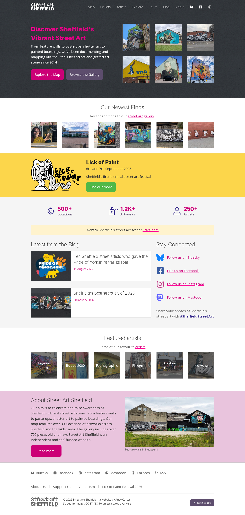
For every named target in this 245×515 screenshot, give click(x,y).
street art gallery (141, 116)
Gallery (105, 7)
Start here (151, 230)
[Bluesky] (191, 7)
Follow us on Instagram (185, 284)
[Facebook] (200, 7)
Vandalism (86, 486)
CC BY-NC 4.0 (94, 503)
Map (91, 7)
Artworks (127, 211)
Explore (137, 7)
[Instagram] (209, 7)
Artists (121, 7)
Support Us (62, 486)
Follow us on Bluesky (183, 257)
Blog (166, 7)
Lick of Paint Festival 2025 (122, 486)
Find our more (103, 187)
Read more (50, 451)
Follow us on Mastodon (185, 297)
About (179, 7)
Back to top (204, 503)
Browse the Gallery (85, 74)
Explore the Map (47, 74)
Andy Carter (123, 499)
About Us (38, 486)
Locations (65, 211)
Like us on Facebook (183, 270)
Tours (153, 7)
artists (140, 347)
